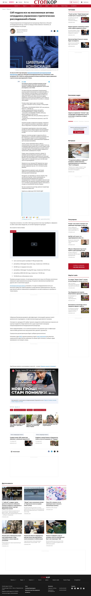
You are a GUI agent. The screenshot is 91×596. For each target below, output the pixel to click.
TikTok (21, 401)
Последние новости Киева (39, 410)
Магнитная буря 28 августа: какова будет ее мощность (78, 40)
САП (11, 410)
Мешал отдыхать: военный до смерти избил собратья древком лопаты (78, 27)
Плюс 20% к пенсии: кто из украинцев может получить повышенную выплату (53, 503)
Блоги (40, 6)
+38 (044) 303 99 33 (78, 267)
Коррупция (29, 410)
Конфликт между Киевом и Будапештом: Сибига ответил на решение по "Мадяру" (46, 438)
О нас (26, 586)
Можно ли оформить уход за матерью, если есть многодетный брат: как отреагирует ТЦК (55, 537)
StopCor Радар (64, 6)
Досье (47, 6)
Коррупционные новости (19, 410)
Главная (4, 9)
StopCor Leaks (55, 6)
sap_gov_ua (17, 407)
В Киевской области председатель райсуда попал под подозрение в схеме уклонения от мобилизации (33, 537)
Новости (32, 6)
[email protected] (14, 593)
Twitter (12, 401)
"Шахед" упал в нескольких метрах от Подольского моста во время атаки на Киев (34, 503)
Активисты (27, 592)
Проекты (16, 6)
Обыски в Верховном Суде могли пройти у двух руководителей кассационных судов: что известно (77, 250)
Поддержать (75, 2)
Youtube (54, 400)
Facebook (50, 400)
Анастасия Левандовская (22, 30)
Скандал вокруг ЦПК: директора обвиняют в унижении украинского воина (20, 439)
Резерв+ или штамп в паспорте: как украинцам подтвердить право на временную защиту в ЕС (78, 225)
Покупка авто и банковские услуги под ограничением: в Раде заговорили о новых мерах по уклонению (11, 538)
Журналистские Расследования (32, 590)
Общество (9, 9)
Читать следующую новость (42, 434)
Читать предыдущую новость (17, 434)
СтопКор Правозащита (30, 588)
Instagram (17, 401)
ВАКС (20, 336)
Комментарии (16, 451)
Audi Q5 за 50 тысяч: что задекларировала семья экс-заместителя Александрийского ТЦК (78, 237)
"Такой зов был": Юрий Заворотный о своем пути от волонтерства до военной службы (78, 15)
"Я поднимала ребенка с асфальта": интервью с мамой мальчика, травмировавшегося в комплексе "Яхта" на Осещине (78, 162)
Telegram (46, 400)
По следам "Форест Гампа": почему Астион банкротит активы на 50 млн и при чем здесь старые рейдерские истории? (78, 282)
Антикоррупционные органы (17, 286)
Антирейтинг (74, 6)
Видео (24, 6)
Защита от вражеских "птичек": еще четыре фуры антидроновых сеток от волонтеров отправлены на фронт (78, 114)
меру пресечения (41, 336)
